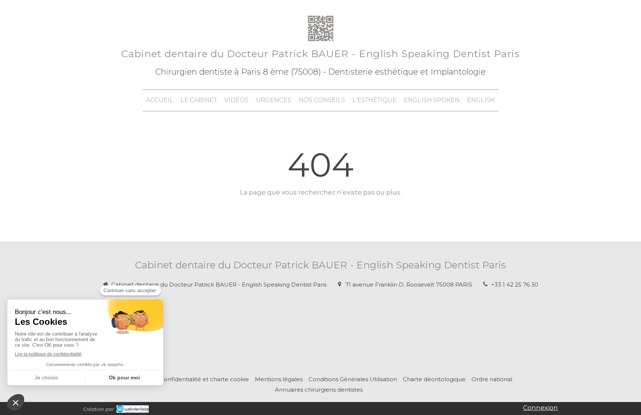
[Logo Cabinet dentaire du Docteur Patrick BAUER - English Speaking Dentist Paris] (320, 42)
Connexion (540, 407)
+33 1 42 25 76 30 (514, 284)
